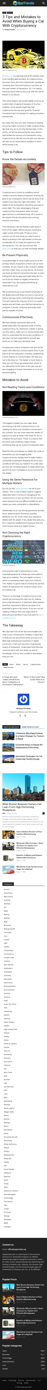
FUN (5, 1008)
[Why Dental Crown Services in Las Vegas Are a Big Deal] (8, 870)
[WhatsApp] (21, 35)
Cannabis (7, 932)
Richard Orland (10, 30)
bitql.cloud (6, 248)
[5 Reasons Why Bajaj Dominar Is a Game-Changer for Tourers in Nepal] (8, 736)
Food (6, 1000)
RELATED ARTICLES (11, 727)
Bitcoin (18, 664)
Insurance (8, 1061)
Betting (7, 918)
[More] (27, 35)
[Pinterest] (15, 35)
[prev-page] (3, 767)
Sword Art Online (11, 1191)
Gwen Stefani (9, 1022)
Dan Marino (8, 965)
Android (7, 900)
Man (5, 1097)
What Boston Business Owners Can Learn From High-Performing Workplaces (21, 807)
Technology (8, 1198)
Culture (7, 961)
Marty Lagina (9, 1108)
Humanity (8, 1054)
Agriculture (8, 896)
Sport (6, 1180)
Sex (5, 1166)
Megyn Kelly (9, 1112)
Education (8, 979)
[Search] (43, 3)
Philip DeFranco (10, 1144)
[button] (4, 3)
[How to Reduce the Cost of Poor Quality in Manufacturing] (8, 835)
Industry (7, 1058)
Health (6, 1026)
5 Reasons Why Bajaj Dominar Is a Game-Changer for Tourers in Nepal (30, 736)
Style (6, 1187)
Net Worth (8, 1130)
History (7, 1033)
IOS (5, 1069)
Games (6, 1015)
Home (4, 9)
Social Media (9, 1169)
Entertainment (10, 986)
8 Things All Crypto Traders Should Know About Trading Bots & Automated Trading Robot (12, 681)
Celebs (6, 947)
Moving (7, 1122)
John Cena (8, 1072)
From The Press (10, 1004)
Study (6, 1183)
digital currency (8, 667)
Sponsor (7, 1176)
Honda (6, 1047)
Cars (10, 9)
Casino (6, 939)
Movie (6, 1115)
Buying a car (7, 76)
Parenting (8, 1140)
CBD (5, 943)
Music (6, 1126)
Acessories (8, 893)
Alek (3, 813)
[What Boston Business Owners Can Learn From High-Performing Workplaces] (23, 787)
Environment (9, 990)
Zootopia (7, 1227)
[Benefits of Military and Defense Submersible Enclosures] (8, 858)
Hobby (6, 1036)
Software (7, 1173)
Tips (5, 1205)
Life (5, 1090)
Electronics (8, 982)
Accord (6, 889)
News (6, 1133)
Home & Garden (10, 1043)
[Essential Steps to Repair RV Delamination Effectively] (8, 747)
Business (7, 925)
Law (5, 1083)
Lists (5, 1094)
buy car (25, 664)
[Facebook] (4, 35)
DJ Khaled (8, 972)
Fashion (7, 993)
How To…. (8, 1051)
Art (5, 907)
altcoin (11, 664)
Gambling (8, 1011)
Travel (6, 1209)
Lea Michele (8, 1087)
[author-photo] (23, 705)
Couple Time (9, 957)
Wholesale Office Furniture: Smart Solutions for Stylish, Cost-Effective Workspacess (29, 845)
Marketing (8, 1101)
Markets (7, 1105)
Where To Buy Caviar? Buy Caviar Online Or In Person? (34, 679)
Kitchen (7, 1079)
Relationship (9, 1155)
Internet (7, 1065)
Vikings (7, 1216)
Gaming (7, 1018)
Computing (8, 950)
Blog (5, 921)
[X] (10, 35)
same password (22, 488)
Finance (10, 13)
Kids (5, 1076)
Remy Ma (7, 1158)
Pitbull (6, 1148)
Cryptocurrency (35, 664)
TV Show (7, 1212)
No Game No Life (10, 1137)
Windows (7, 1219)
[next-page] (7, 767)
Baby (6, 911)
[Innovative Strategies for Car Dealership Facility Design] (8, 759)
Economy (7, 975)
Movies (7, 1119)
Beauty (6, 914)
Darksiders (8, 968)
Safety (6, 1162)
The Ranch (8, 1201)
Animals (7, 904)
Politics (7, 1151)
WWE (6, 1223)
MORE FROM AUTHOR (30, 727)
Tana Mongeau (10, 1194)
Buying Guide (9, 929)
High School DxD (10, 1029)
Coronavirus (9, 954)
